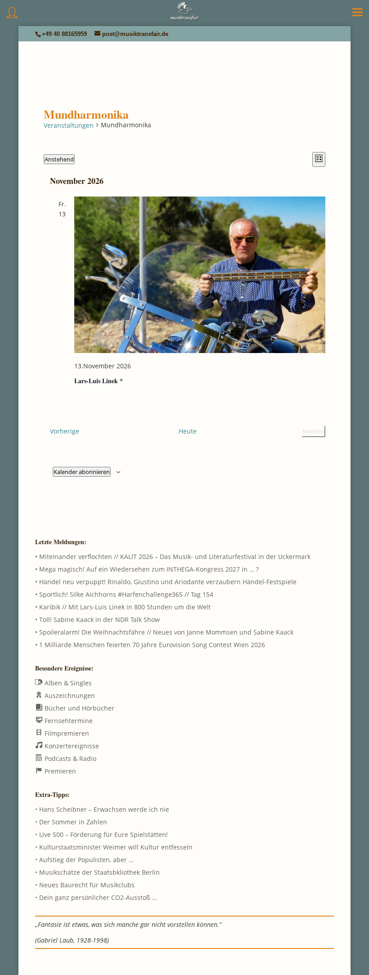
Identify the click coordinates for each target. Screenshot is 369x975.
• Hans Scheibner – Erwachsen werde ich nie (102, 809)
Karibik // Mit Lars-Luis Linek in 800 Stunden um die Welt (125, 607)
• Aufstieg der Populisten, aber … (84, 859)
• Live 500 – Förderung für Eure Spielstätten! (101, 834)
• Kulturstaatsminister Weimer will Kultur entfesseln (114, 847)
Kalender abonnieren (82, 472)
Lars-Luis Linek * (98, 380)
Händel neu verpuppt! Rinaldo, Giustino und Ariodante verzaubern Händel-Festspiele (168, 581)
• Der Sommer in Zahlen (71, 822)
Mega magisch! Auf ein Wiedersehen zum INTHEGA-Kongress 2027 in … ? (149, 569)
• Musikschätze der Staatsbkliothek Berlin (97, 872)
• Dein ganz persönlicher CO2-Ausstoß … (96, 897)
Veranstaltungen (69, 125)
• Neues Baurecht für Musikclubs (85, 885)
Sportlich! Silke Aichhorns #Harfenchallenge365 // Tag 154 (126, 594)
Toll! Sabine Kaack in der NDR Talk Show (99, 619)
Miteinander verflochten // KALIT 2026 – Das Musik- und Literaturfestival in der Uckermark (174, 556)
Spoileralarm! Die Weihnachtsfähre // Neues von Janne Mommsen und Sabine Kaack (166, 632)
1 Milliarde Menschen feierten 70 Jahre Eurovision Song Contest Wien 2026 (152, 644)
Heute (188, 431)
